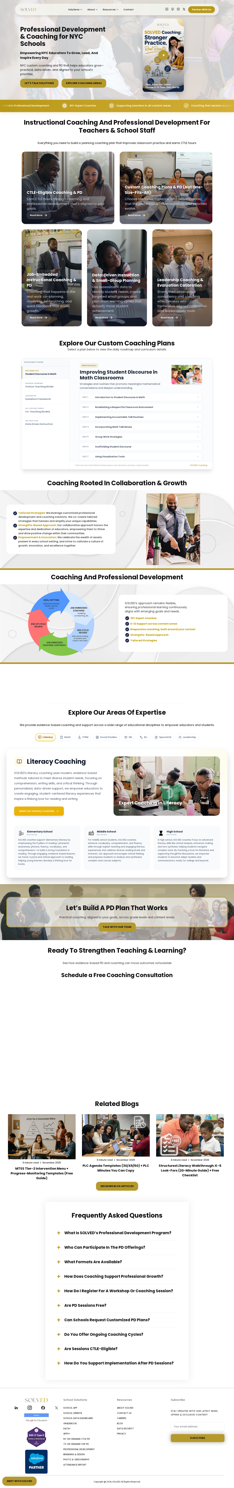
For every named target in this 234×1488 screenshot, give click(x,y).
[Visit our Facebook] (172, 9)
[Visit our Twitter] (56, 1408)
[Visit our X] (184, 9)
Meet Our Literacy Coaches (36, 811)
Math (67, 737)
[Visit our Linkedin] (16, 1408)
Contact (129, 9)
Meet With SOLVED (19, 1481)
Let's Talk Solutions (39, 83)
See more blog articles (117, 1186)
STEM (85, 737)
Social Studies (108, 737)
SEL (130, 737)
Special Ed (165, 737)
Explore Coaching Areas (84, 83)
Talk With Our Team (117, 927)
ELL (145, 737)
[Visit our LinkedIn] (166, 9)
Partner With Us (201, 9)
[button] (163, 55)
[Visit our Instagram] (178, 9)
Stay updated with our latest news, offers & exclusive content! (194, 1412)
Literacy (48, 737)
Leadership (189, 737)
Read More (36, 215)
